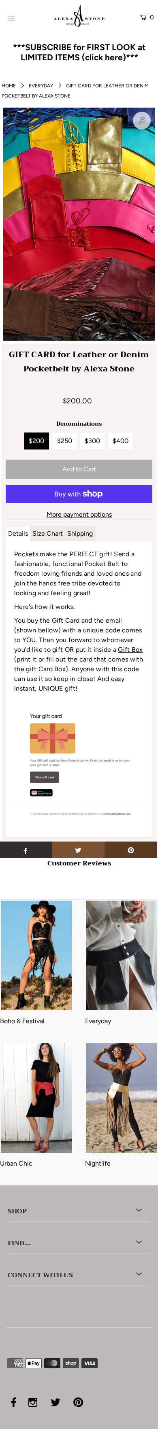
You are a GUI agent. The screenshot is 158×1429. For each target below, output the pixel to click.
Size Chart (47, 533)
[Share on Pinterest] (131, 850)
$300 (92, 441)
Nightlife (98, 1163)
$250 (64, 441)
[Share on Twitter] (78, 850)
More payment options (79, 514)
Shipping (80, 533)
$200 (36, 441)
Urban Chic (16, 1163)
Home (9, 86)
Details (18, 533)
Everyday (41, 86)
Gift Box (130, 649)
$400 (120, 441)
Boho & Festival (22, 1021)
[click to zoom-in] (142, 120)
